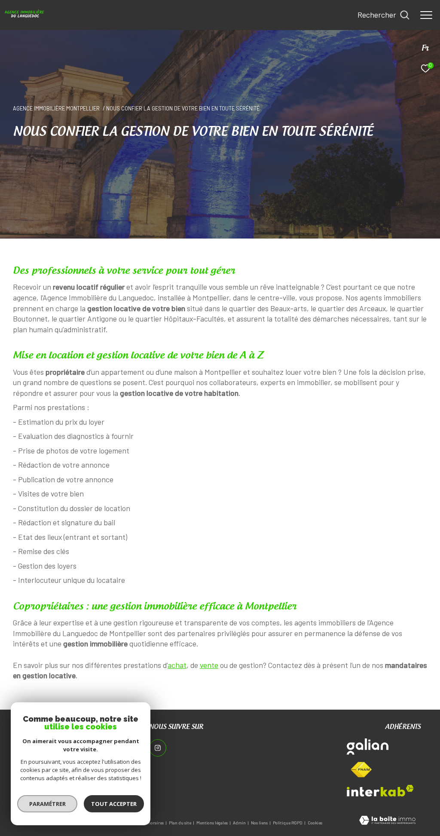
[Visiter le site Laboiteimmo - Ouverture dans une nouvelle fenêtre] (387, 821)
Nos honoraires (150, 822)
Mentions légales (212, 822)
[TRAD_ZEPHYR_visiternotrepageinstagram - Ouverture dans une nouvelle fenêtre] (157, 747)
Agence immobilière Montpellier (56, 108)
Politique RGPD (287, 822)
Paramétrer (47, 804)
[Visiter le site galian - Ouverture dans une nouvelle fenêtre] (367, 746)
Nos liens (260, 822)
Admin (240, 822)
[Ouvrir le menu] (426, 15)
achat (177, 665)
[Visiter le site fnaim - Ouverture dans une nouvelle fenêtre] (361, 769)
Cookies (315, 823)
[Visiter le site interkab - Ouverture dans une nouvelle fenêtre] (380, 790)
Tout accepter (114, 804)
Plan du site (180, 822)
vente (209, 665)
